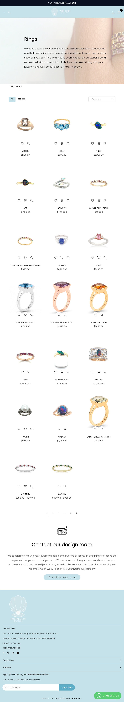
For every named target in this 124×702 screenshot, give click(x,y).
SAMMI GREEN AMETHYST (99, 436)
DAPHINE (62, 493)
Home (11, 87)
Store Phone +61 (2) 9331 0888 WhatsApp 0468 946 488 (28, 638)
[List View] (23, 99)
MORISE (25, 151)
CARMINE (25, 493)
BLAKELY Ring (61, 379)
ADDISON (62, 208)
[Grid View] (19, 99)
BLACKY (99, 379)
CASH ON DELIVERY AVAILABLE (62, 3)
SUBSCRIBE (67, 687)
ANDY (98, 151)
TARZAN (62, 265)
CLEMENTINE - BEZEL (98, 208)
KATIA (25, 379)
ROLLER (25, 436)
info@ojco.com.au (11, 643)
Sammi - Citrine (99, 322)
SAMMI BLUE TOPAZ (25, 322)
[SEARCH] (9, 12)
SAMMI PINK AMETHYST (62, 322)
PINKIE (99, 265)
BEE (62, 151)
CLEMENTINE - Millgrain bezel (25, 265)
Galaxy (62, 436)
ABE (25, 208)
